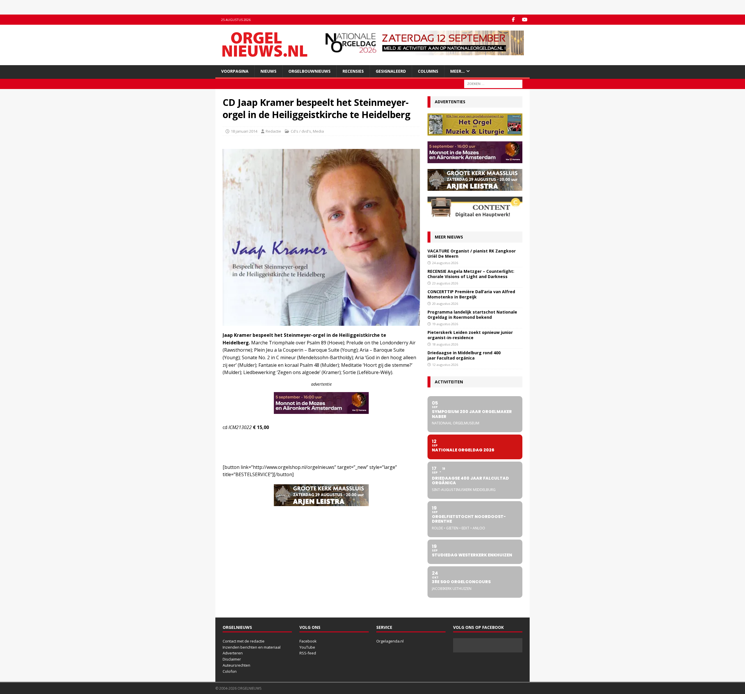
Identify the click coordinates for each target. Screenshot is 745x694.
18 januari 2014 (244, 131)
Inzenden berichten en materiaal (252, 647)
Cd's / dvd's (301, 131)
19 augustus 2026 (445, 324)
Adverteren (233, 653)
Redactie (273, 131)
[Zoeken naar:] (493, 83)
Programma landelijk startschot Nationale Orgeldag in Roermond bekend (472, 314)
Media (318, 131)
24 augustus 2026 (445, 263)
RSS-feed (307, 653)
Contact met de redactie (244, 641)
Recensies (353, 71)
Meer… (457, 71)
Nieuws (268, 71)
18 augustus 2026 (445, 344)
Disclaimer (232, 659)
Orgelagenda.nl (390, 641)
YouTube (307, 647)
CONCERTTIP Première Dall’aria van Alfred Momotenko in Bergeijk (471, 294)
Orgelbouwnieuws (309, 71)
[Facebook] (513, 20)
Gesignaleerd (391, 71)
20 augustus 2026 (445, 303)
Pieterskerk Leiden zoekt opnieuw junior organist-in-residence (470, 335)
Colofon (230, 671)
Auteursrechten (236, 665)
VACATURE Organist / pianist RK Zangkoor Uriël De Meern (472, 253)
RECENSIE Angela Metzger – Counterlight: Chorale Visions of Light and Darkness (471, 273)
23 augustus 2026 (445, 283)
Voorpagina (235, 71)
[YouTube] (524, 20)
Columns (428, 71)
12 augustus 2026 (445, 364)
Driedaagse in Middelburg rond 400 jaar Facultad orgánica (464, 355)
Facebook (308, 641)
